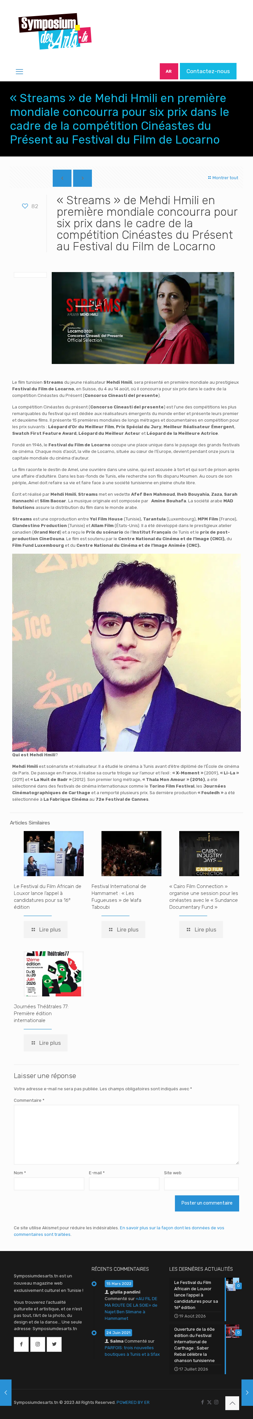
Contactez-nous (208, 71)
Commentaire (29, 1100)
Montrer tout (224, 177)
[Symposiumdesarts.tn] (55, 31)
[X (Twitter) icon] (209, 1402)
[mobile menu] (19, 71)
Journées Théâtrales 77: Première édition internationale (41, 1013)
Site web (173, 1172)
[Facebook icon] (202, 1402)
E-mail (97, 1172)
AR (169, 71)
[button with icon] (21, 1344)
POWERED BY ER (133, 1402)
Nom (20, 1172)
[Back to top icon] (232, 1403)
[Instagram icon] (216, 1402)
